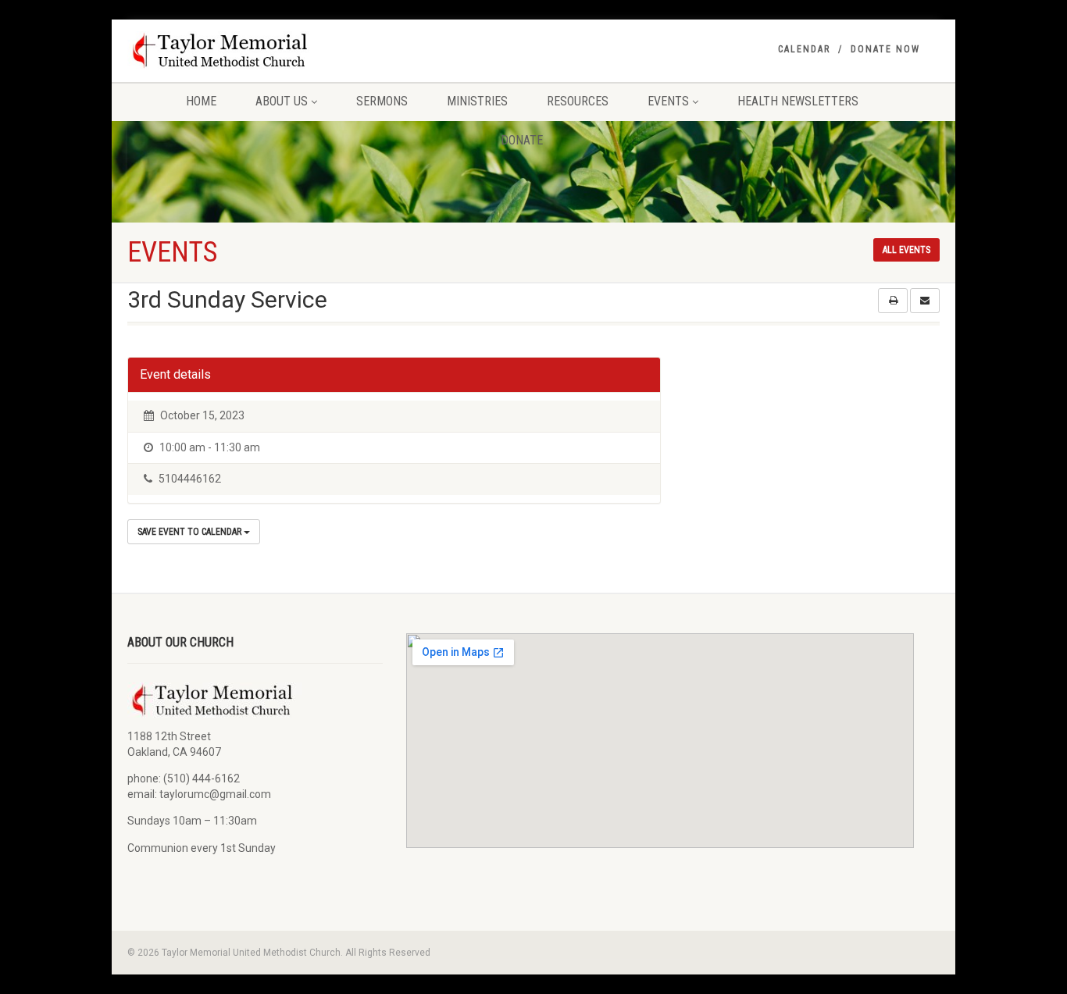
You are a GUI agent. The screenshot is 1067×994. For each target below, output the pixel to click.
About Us (281, 101)
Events (668, 101)
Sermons (382, 101)
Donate (522, 140)
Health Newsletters (797, 101)
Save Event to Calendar (190, 531)
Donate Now (885, 49)
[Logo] (255, 50)
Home (201, 101)
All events (906, 249)
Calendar (804, 49)
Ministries (477, 101)
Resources (577, 101)
